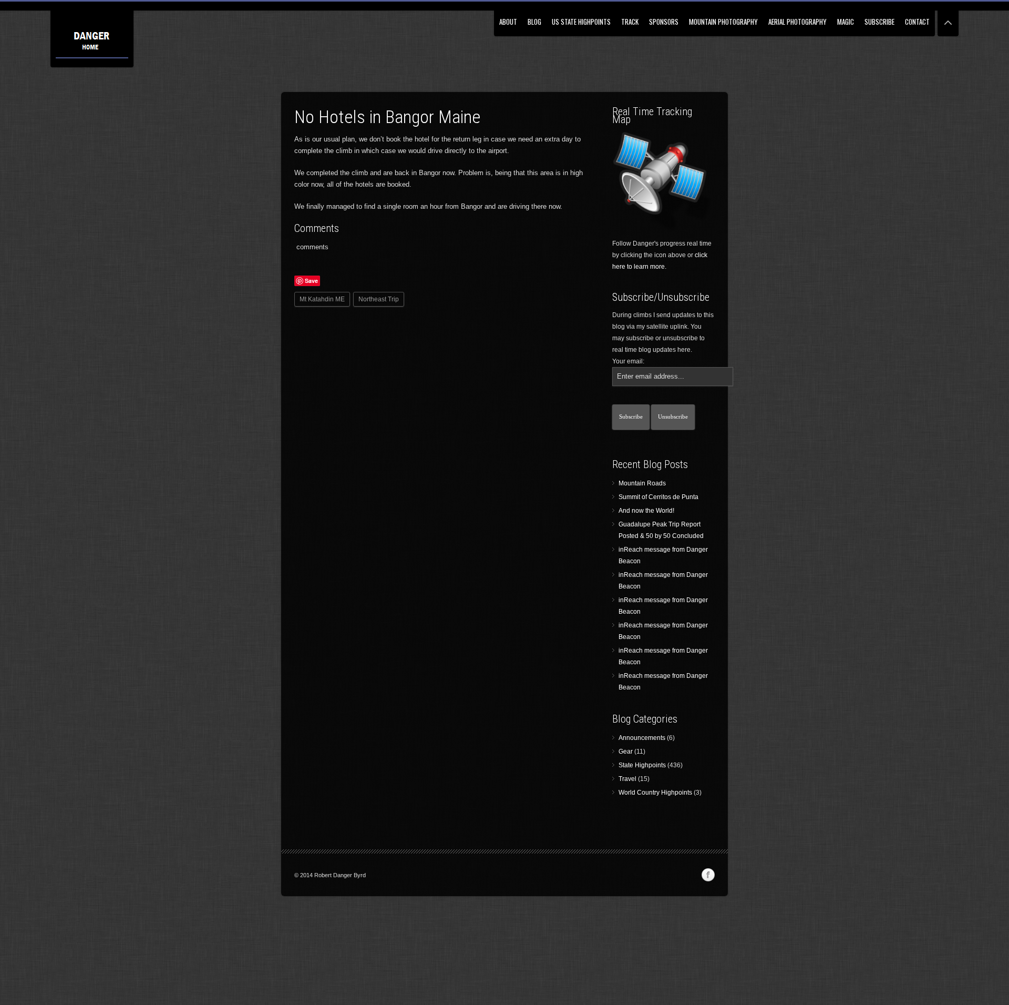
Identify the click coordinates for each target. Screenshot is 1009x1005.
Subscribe (879, 21)
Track (630, 21)
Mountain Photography (723, 21)
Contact (917, 21)
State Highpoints (642, 765)
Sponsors (663, 21)
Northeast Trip (378, 299)
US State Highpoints (581, 21)
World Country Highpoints (655, 792)
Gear (626, 751)
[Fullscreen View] (948, 18)
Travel (627, 779)
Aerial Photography (797, 21)
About (508, 21)
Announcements (642, 738)
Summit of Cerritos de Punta (658, 497)
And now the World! (646, 510)
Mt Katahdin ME (322, 299)
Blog (534, 21)
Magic (845, 21)
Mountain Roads (642, 483)
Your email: (628, 361)
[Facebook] (708, 875)
